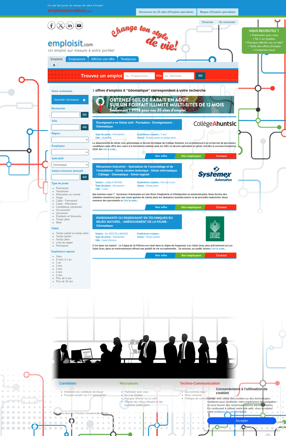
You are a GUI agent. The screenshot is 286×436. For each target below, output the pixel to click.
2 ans (59, 265)
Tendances (128, 59)
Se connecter (227, 22)
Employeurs (77, 59)
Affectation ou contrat (68, 194)
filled (58, 222)
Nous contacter (193, 395)
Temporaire (62, 191)
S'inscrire (207, 22)
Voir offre (161, 155)
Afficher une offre (103, 59)
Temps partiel (63, 236)
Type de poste (60, 183)
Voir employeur (191, 155)
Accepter (242, 420)
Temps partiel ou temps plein (72, 233)
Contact (221, 155)
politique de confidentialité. (230, 411)
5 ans (59, 275)
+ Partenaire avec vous (264, 35)
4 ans (59, 272)
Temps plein (63, 219)
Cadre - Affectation (66, 204)
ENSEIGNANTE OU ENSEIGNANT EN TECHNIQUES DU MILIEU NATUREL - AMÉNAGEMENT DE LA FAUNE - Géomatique (134, 221)
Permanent (62, 188)
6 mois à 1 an (63, 259)
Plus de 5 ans (64, 278)
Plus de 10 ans (64, 281)
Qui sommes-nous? (196, 391)
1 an (58, 262)
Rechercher (58, 108)
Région (56, 133)
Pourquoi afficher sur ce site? (141, 398)
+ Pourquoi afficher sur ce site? (264, 42)
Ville (159, 75)
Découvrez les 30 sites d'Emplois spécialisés (166, 11)
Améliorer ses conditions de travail (83, 391)
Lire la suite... (110, 149)
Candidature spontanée (69, 207)
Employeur (58, 145)
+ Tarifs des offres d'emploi (264, 46)
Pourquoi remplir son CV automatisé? (85, 395)
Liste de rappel (64, 242)
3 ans (59, 269)
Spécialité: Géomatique (66, 99)
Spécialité (57, 158)
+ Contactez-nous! (264, 49)
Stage (59, 197)
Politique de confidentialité (199, 398)
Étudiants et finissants (68, 216)
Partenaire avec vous (136, 391)
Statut (55, 228)
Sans (59, 256)
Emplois (57, 59)
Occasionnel (63, 210)
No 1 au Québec (134, 395)
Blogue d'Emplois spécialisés (217, 11)
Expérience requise (63, 251)
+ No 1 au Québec (264, 38)
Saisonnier (62, 213)
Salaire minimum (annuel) (67, 170)
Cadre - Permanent (66, 200)
